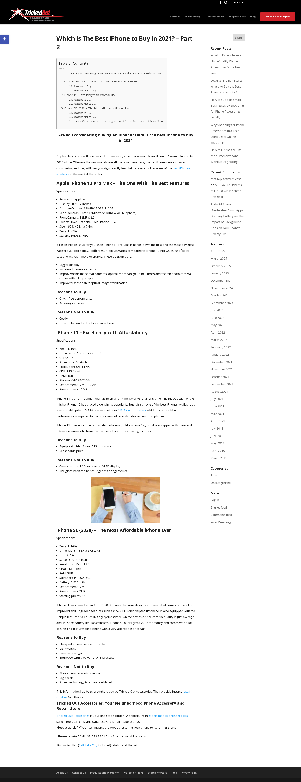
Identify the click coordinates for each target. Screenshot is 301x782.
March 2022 (219, 340)
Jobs (174, 772)
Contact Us (79, 772)
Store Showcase (157, 772)
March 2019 (219, 458)
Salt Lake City (88, 745)
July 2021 (217, 399)
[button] (4, 39)
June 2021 (217, 406)
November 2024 (222, 288)
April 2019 (218, 451)
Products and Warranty (104, 772)
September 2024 (222, 303)
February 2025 (221, 266)
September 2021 (222, 384)
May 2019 (217, 443)
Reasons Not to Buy (84, 90)
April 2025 (218, 251)
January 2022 (220, 354)
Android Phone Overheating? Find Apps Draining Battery (227, 210)
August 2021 (219, 392)
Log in (215, 500)
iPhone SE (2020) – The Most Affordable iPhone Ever (97, 108)
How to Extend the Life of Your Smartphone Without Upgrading (226, 156)
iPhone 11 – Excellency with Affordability (89, 95)
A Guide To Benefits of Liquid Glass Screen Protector (226, 191)
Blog (253, 16)
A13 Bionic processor (131, 410)
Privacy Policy (189, 772)
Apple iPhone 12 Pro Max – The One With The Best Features (102, 81)
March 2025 (219, 258)
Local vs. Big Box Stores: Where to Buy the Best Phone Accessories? (227, 86)
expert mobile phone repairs (168, 716)
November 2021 (222, 369)
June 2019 (217, 436)
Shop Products (237, 16)
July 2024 (217, 310)
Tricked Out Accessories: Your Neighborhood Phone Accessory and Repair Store (118, 121)
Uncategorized (221, 483)
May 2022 (217, 325)
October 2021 (220, 377)
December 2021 (221, 362)
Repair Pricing (192, 16)
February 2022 (221, 347)
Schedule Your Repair (277, 16)
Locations (174, 16)
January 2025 (220, 273)
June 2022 (217, 318)
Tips (214, 475)
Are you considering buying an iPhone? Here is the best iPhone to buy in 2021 (118, 73)
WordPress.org (221, 522)
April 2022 (218, 332)
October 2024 (220, 295)
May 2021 (217, 414)
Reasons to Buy (82, 86)
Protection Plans (215, 16)
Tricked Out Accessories (72, 716)
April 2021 (218, 421)
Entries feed (219, 507)
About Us (62, 772)
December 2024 (221, 281)
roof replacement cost (226, 179)
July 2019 (217, 428)
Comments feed (221, 515)
